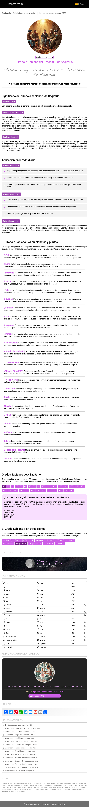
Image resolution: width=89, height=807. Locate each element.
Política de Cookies (58, 804)
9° (38, 486)
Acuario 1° (49, 544)
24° (38, 490)
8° (34, 486)
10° (43, 486)
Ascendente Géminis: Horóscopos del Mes (21, 745)
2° (8, 486)
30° (71, 490)
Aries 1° (7, 540)
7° (30, 486)
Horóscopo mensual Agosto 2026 (52, 13)
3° (12, 486)
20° (15, 490)
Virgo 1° (60, 540)
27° (55, 490)
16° (77, 486)
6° (25, 486)
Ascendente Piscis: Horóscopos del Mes (20, 754)
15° (71, 486)
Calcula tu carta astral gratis (24, 13)
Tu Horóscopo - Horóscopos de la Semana (21, 768)
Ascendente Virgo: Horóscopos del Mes (20, 735)
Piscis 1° (60, 544)
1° (4, 486)
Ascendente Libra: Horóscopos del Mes (20, 732)
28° (60, 490)
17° (82, 486)
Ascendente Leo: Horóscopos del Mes (19, 738)
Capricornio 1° (36, 544)
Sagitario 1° (22, 544)
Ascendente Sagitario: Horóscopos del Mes (21, 761)
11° (49, 486)
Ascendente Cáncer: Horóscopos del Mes (21, 741)
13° (60, 486)
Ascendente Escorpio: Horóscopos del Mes (21, 764)
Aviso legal (45, 804)
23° (32, 490)
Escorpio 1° (9, 544)
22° (27, 490)
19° (10, 490)
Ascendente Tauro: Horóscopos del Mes (20, 748)
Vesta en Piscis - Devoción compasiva (19, 771)
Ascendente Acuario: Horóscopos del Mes (21, 758)
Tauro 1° (18, 540)
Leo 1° (51, 540)
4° (17, 486)
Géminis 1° (29, 540)
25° (43, 490)
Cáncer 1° (41, 540)
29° (66, 490)
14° (65, 486)
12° (54, 486)
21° (21, 490)
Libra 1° (71, 540)
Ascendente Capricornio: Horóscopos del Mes (22, 728)
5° (21, 486)
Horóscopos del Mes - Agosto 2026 (18, 725)
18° (4, 490)
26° (49, 490)
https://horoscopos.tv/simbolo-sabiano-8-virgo (48, 692)
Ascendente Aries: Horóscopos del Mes (20, 751)
